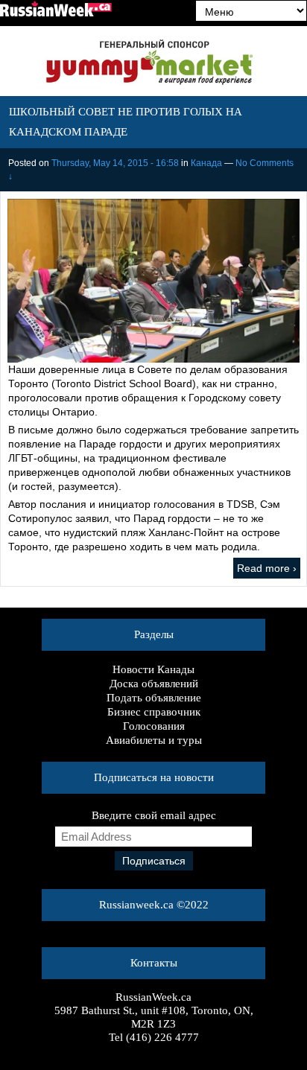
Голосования (154, 726)
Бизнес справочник (153, 712)
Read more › (267, 568)
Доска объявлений (154, 684)
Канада (206, 163)
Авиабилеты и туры (154, 740)
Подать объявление (154, 698)
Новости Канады (153, 669)
